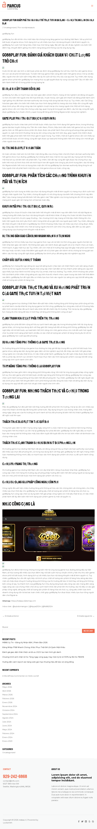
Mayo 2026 (7, 687)
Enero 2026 (7, 702)
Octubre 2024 (8, 710)
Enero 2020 (7, 741)
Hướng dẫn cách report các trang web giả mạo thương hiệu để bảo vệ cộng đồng (38, 662)
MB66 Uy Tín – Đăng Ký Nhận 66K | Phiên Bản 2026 (24, 642)
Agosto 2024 (7, 718)
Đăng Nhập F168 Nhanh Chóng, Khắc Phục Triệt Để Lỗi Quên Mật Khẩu (33, 647)
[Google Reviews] (93, 821)
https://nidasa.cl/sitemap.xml (23, 601)
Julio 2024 (6, 722)
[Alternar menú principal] (92, 5)
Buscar (5, 627)
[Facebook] (79, 821)
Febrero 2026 (8, 699)
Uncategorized (9, 28)
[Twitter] (82, 821)
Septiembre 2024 (10, 714)
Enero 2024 (7, 737)
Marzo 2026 (7, 695)
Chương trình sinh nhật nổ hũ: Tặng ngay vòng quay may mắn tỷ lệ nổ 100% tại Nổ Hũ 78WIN (43, 657)
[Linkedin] (86, 821)
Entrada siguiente (85, 616)
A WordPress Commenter (13, 676)
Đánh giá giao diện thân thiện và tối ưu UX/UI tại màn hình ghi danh (31, 652)
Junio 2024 (7, 726)
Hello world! (33, 676)
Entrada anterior (11, 616)
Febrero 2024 (8, 733)
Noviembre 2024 (9, 706)
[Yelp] (89, 821)
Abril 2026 (6, 691)
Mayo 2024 (7, 730)
